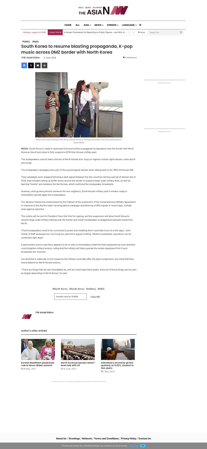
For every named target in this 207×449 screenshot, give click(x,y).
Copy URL (95, 297)
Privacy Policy (128, 438)
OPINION (111, 25)
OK (143, 446)
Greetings (74, 438)
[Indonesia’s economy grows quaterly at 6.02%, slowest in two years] (119, 349)
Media (35, 41)
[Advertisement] (79, 403)
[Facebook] (24, 65)
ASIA (86, 25)
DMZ (101, 288)
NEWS (97, 25)
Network (87, 438)
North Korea (60, 288)
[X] (31, 65)
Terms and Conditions (106, 438)
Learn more (133, 446)
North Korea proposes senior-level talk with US (78, 364)
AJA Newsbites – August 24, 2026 (79, 32)
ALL (77, 25)
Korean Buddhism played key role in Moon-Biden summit (37, 364)
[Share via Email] (38, 65)
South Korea (77, 288)
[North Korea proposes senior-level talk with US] (79, 349)
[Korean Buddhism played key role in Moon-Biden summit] (39, 349)
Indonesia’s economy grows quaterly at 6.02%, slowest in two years (117, 365)
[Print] (44, 65)
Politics (26, 41)
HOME (68, 25)
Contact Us (145, 438)
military (92, 288)
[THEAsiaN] (103, 10)
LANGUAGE (128, 25)
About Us (61, 438)
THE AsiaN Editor (30, 57)
